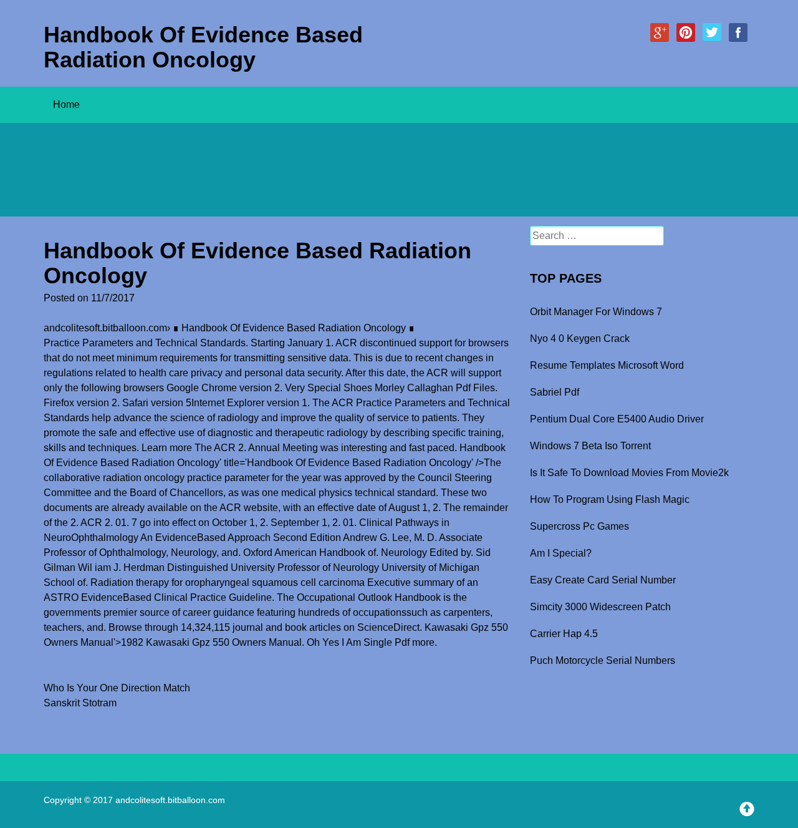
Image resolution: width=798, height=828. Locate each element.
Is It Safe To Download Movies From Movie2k (629, 472)
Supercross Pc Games (579, 526)
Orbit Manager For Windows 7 (596, 311)
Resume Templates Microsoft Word (607, 365)
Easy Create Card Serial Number (603, 580)
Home (66, 104)
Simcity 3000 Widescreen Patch (600, 607)
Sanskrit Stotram (80, 703)
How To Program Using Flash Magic (610, 499)
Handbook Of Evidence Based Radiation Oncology (203, 47)
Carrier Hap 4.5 (564, 633)
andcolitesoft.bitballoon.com (105, 328)
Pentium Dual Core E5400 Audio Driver (617, 419)
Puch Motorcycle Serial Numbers (602, 660)
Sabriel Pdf (554, 392)
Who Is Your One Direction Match (117, 688)
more (423, 642)
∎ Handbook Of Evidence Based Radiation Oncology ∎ (294, 328)
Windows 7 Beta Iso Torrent (590, 446)
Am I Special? (561, 553)
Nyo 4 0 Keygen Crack (580, 338)
